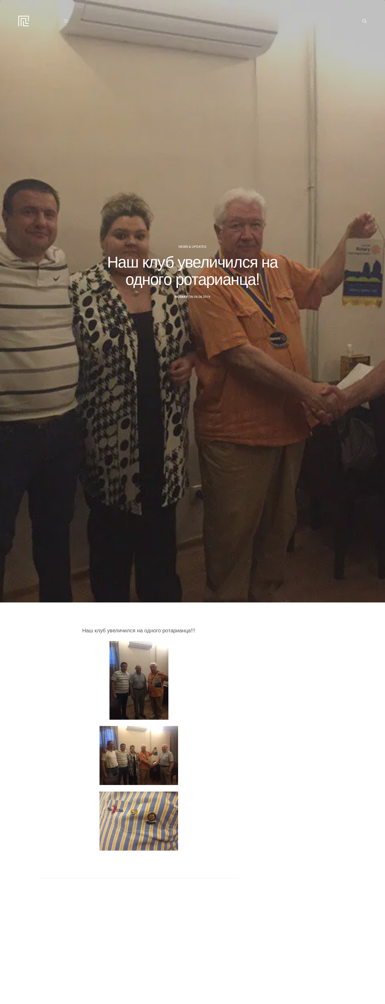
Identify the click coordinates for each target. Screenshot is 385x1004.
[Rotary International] (23, 21)
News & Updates (192, 246)
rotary (181, 297)
